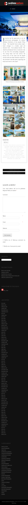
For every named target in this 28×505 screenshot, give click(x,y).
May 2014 (3, 412)
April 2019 (3, 335)
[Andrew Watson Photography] (14, 5)
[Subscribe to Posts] (2, 290)
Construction (4, 456)
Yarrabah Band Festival (14, 170)
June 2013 (3, 429)
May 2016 (3, 379)
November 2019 (4, 327)
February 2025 (4, 306)
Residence (12, 157)
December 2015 (4, 384)
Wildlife (3, 494)
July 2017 (3, 359)
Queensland (6, 157)
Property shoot (20, 155)
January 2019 (4, 339)
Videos (2, 492)
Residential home (20, 157)
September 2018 (4, 344)
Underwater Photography (6, 487)
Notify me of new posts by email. (12, 246)
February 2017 (4, 367)
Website (5, 228)
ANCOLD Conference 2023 (6, 277)
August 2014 (3, 407)
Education (3, 461)
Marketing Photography (16, 146)
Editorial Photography (5, 460)
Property (13, 155)
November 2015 (4, 386)
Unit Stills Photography (6, 489)
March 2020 (3, 322)
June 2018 (3, 345)
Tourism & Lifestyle (5, 482)
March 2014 (3, 415)
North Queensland (10, 154)
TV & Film (3, 485)
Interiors (15, 151)
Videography (4, 490)
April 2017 (3, 364)
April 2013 (3, 432)
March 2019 (3, 337)
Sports (2, 480)
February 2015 (4, 398)
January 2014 (4, 419)
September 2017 (4, 356)
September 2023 (4, 311)
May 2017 (3, 362)
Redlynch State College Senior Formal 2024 (10, 275)
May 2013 (3, 431)
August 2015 (3, 391)
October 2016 (4, 373)
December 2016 (4, 369)
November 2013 (4, 420)
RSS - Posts (6, 290)
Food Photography (5, 463)
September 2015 (4, 390)
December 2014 (4, 402)
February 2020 (4, 323)
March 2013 (3, 434)
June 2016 (3, 378)
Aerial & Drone (4, 446)
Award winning (16, 150)
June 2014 (3, 410)
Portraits (3, 473)
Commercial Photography (6, 453)
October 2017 (4, 354)
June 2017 (3, 361)
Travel (2, 484)
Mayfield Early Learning (6, 274)
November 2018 (4, 340)
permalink (17, 158)
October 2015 (4, 388)
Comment (5, 194)
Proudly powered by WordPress (8, 501)
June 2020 (3, 318)
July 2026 (3, 303)
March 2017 (3, 366)
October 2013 (4, 422)
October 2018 (4, 342)
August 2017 (3, 357)
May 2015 (3, 395)
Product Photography (5, 475)
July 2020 (3, 316)
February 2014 (4, 417)
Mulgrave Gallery (5, 272)
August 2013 (3, 425)
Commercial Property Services (14, 173)
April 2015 (3, 396)
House (10, 151)
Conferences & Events (6, 455)
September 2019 (4, 328)
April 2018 (3, 349)
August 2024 (3, 308)
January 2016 (4, 383)
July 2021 (3, 313)
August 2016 (3, 376)
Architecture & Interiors (6, 451)
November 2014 (4, 403)
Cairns (22, 150)
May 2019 (3, 333)
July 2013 (3, 427)
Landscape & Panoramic (6, 470)
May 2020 (3, 320)
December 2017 (4, 352)
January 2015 (4, 400)
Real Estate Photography (6, 478)
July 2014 (3, 408)
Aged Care (3, 450)
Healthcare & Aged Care (6, 465)
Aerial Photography (5, 448)
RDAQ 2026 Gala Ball (5, 270)
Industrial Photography (6, 468)
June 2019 (3, 332)
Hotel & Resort (4, 467)
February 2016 (4, 381)
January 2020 (4, 325)
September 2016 (4, 374)
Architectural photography (13, 149)
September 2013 (4, 424)
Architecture (7, 150)
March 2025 (3, 304)
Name (13, 216)
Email (13, 222)
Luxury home (20, 153)
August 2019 (3, 330)
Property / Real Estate (11, 147)
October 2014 (4, 405)
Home (6, 151)
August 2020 (4, 315)
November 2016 (4, 371)
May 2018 (3, 347)
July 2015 (3, 393)
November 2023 (4, 310)
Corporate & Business (5, 458)
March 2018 (3, 350)
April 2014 (3, 413)
